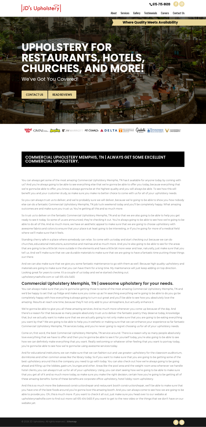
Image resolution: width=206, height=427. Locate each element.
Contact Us (178, 13)
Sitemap (72, 421)
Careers (165, 13)
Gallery (136, 13)
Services (125, 13)
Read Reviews (62, 94)
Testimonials (150, 13)
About (114, 13)
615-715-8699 (161, 4)
